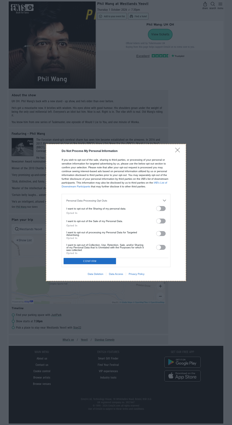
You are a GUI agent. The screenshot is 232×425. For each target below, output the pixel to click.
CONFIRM (90, 261)
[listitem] (116, 200)
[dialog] (116, 212)
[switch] (161, 208)
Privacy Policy (136, 274)
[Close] (178, 151)
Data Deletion (95, 274)
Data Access (116, 274)
